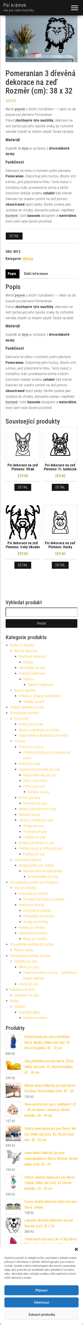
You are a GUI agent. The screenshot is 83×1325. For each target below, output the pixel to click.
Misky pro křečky (35, 939)
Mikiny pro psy (29, 967)
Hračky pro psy (29, 764)
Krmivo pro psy (29, 798)
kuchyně (12, 216)
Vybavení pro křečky (33, 933)
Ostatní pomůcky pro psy (36, 843)
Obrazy (28, 259)
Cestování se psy (31, 747)
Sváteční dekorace (32, 673)
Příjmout (41, 1290)
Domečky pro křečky (33, 893)
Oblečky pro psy (25, 961)
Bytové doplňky (25, 690)
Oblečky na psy (29, 815)
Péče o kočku (24, 950)
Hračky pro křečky (31, 905)
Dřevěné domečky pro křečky (44, 899)
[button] (76, 1249)
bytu (25, 148)
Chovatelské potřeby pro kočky (32, 944)
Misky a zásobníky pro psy (37, 809)
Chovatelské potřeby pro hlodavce (34, 882)
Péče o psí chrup (35, 781)
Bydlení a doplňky (22, 645)
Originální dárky (29, 1012)
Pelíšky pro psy (34, 854)
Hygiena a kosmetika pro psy (39, 769)
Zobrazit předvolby (41, 1315)
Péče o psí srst (34, 786)
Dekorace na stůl (26, 995)
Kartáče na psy (38, 792)
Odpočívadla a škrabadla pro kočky (43, 735)
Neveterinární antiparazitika (42, 871)
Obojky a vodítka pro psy (36, 820)
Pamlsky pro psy (35, 803)
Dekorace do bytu (22, 989)
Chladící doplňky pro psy (27, 707)
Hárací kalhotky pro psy (39, 775)
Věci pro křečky (25, 888)
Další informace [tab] (36, 274)
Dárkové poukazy (35, 1018)
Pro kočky (21, 719)
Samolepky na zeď (32, 668)
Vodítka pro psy (34, 837)
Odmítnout (41, 1302)
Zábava (19, 1006)
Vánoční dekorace (40, 685)
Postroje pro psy (35, 832)
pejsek (20, 109)
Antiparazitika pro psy (43, 877)
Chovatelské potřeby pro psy (30, 956)
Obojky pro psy (33, 826)
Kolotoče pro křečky (37, 910)
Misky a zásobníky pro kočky (39, 730)
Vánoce (28, 679)
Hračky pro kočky (31, 724)
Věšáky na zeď (33, 702)
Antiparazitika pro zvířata (36, 865)
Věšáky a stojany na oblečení (39, 696)
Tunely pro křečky (35, 922)
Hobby (14, 1001)
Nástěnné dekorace (33, 656)
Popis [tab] (12, 274)
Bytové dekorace (26, 651)
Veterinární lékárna (27, 860)
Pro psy (19, 741)
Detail (14, 236)
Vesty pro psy (29, 984)
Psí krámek (15, 5)
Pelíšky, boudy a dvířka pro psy (40, 848)
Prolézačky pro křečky (38, 916)
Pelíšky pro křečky (31, 927)
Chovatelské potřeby (24, 713)
